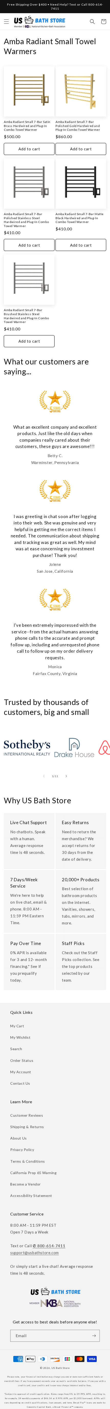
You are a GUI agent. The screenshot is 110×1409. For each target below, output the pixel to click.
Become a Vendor (25, 1184)
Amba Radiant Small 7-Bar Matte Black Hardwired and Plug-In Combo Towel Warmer (80, 218)
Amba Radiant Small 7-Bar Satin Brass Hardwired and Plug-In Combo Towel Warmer (27, 126)
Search (16, 1049)
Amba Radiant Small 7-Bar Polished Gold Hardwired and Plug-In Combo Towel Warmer (78, 126)
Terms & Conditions (27, 1161)
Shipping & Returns (27, 1127)
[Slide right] (66, 776)
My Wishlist (20, 1037)
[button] (6, 21)
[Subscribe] (94, 1336)
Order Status (21, 1060)
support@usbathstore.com (34, 1252)
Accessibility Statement (31, 1195)
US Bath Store (60, 1367)
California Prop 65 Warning (33, 1173)
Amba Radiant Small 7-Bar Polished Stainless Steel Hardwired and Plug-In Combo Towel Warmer (26, 220)
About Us (18, 1138)
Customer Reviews (26, 1115)
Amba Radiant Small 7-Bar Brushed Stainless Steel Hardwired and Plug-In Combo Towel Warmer (26, 316)
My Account (20, 1072)
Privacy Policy (22, 1149)
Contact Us (20, 1083)
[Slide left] (43, 776)
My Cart (17, 1026)
